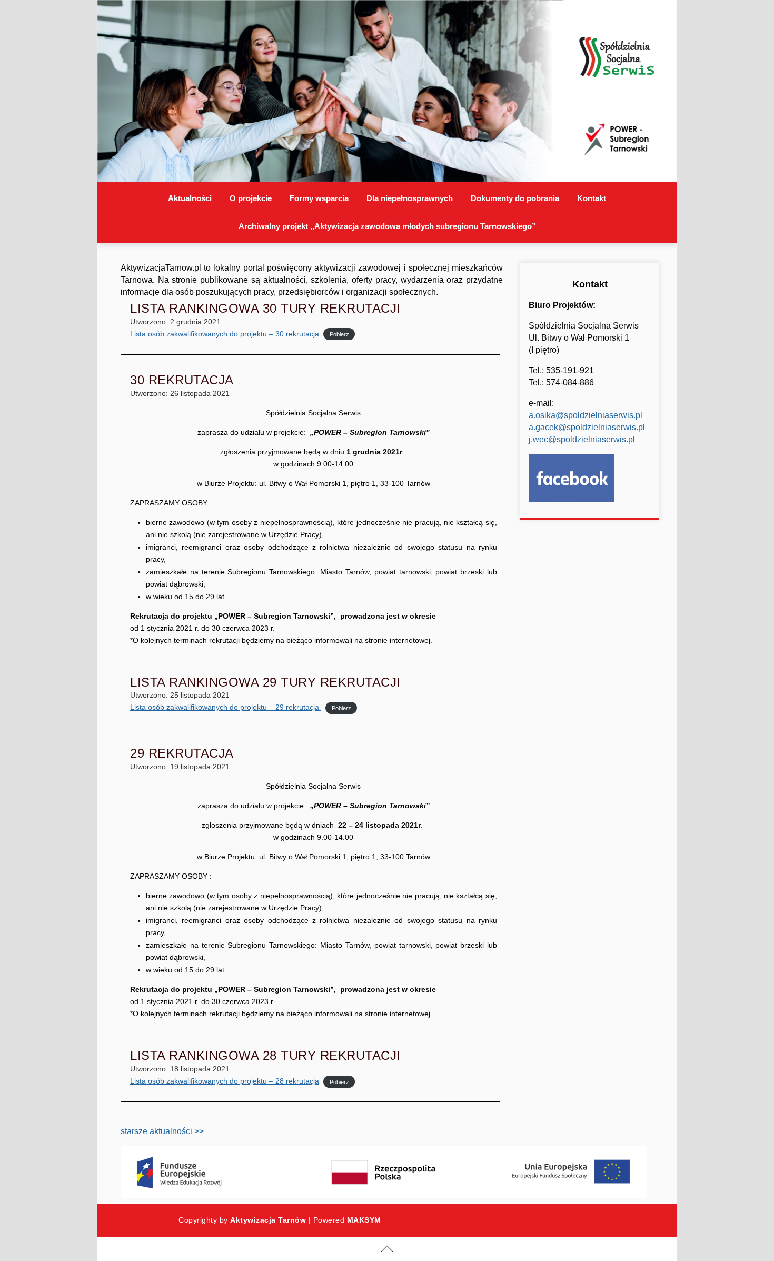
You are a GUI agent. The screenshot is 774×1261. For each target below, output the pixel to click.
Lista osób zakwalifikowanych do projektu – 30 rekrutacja (224, 334)
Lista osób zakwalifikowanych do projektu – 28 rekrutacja (224, 1081)
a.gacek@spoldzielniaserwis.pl (587, 427)
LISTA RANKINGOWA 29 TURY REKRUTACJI (265, 682)
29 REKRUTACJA (182, 753)
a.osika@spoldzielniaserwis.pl (585, 415)
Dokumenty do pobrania (515, 198)
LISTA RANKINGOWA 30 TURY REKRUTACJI (265, 308)
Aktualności (190, 198)
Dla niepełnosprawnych (409, 198)
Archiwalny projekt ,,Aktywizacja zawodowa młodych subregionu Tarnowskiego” (387, 226)
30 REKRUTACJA (182, 380)
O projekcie (251, 198)
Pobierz (339, 334)
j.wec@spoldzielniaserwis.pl (582, 439)
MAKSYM (364, 1220)
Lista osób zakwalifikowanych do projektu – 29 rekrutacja (225, 707)
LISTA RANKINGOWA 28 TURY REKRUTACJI (265, 1055)
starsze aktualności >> (162, 1131)
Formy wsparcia (319, 198)
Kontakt (591, 198)
